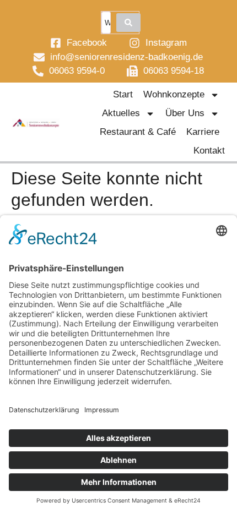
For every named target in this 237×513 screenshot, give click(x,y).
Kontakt (209, 150)
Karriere (202, 132)
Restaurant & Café (138, 132)
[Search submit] (128, 22)
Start (123, 94)
